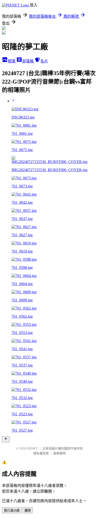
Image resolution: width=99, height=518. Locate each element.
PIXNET (32, 448)
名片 (44, 61)
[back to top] (6, 439)
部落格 (28, 61)
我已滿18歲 (12, 510)
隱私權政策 (41, 453)
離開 (28, 510)
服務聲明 (59, 453)
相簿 (12, 61)
